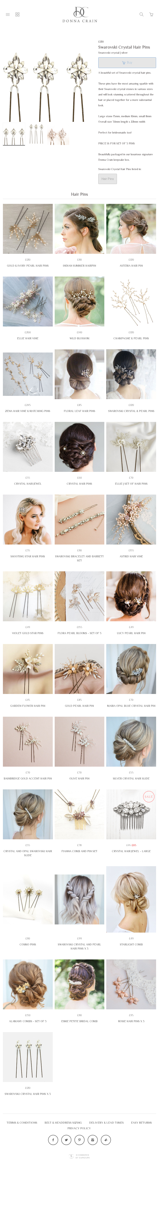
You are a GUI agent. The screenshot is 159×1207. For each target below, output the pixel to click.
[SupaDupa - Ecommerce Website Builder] (71, 1156)
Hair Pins (107, 179)
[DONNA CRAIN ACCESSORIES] (79, 14)
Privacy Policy (79, 1128)
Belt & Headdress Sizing (63, 1122)
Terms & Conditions (22, 1122)
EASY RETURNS (141, 1122)
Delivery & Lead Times (106, 1122)
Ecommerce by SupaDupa (83, 1156)
